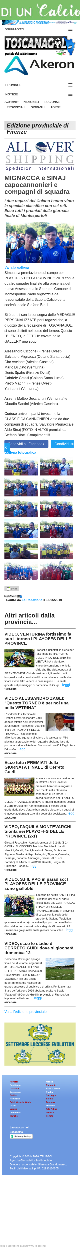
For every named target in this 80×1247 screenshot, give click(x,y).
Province (18, 85)
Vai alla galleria (16, 267)
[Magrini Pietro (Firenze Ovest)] (56, 507)
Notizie (17, 94)
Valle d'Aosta (53, 1088)
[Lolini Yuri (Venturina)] (21, 507)
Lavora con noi (19, 1127)
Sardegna (51, 1095)
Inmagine (33, 1230)
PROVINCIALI (16, 107)
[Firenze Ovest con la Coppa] (56, 570)
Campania (15, 1092)
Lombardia (15, 1112)
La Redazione (32, 600)
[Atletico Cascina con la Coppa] (56, 549)
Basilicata (15, 1085)
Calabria (14, 1088)
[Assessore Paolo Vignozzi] (21, 549)
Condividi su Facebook (26, 444)
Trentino (50, 1105)
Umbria (50, 1112)
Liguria (13, 1109)
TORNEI (56, 107)
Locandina (16, 1132)
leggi (66, 685)
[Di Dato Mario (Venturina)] (21, 486)
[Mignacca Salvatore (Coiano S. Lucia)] (21, 528)
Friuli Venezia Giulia (21, 1102)
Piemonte (51, 1085)
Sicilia (49, 1098)
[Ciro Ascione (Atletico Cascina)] (21, 465)
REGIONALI (52, 102)
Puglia (49, 1092)
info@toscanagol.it (31, 1218)
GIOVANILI (38, 107)
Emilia (13, 1095)
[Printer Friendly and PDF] (11, 588)
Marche (14, 1116)
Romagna (15, 1098)
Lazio (13, 1105)
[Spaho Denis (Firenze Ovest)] (56, 528)
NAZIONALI (31, 102)
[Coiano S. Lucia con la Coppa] (21, 570)
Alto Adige (51, 1109)
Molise (49, 1081)
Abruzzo (14, 1081)
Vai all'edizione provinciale (25, 1012)
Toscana (50, 1102)
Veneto (49, 1116)
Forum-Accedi (19, 29)
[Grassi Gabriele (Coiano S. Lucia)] (56, 486)
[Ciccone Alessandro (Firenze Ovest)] (56, 465)
